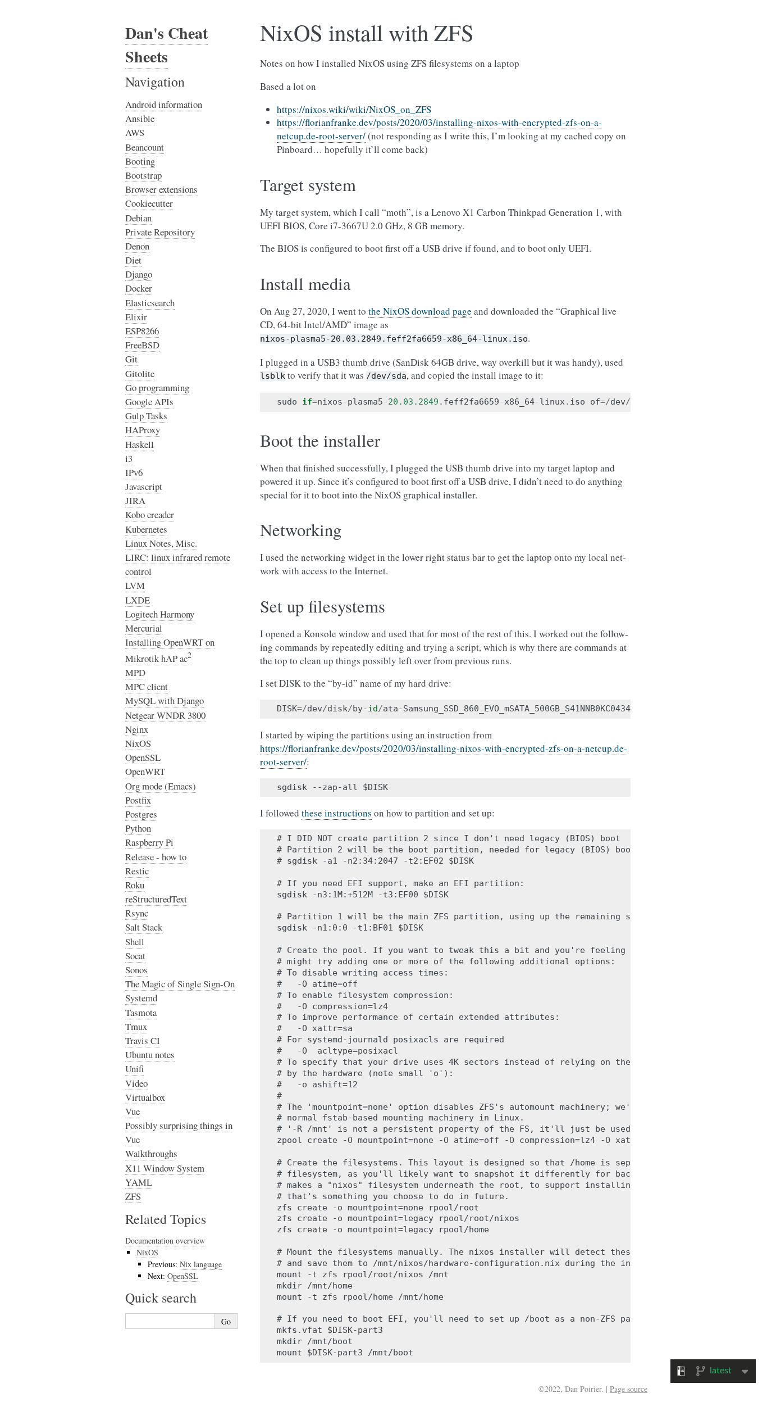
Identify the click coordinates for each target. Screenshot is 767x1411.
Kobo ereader (149, 514)
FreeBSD (142, 344)
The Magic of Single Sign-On (180, 983)
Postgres (141, 813)
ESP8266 (142, 330)
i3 (129, 458)
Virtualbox (145, 1097)
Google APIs (149, 401)
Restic (137, 870)
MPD (135, 672)
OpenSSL (143, 757)
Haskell (139, 444)
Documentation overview (165, 1240)
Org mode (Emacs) (160, 785)
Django (138, 273)
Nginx (136, 729)
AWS (134, 132)
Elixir (136, 316)
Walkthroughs (151, 1153)
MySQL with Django (164, 700)
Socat (135, 955)
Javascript (143, 486)
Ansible (139, 118)
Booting (140, 161)
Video (136, 1083)
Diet (133, 259)
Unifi (134, 1068)
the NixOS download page (420, 311)
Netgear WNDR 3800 (165, 715)
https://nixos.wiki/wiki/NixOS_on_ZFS (354, 109)
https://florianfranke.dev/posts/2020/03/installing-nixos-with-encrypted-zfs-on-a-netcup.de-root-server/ (443, 755)
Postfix (138, 799)
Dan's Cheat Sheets (166, 44)
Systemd (141, 997)
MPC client (146, 686)
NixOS (138, 743)
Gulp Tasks (146, 415)
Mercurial (143, 627)
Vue (132, 1111)
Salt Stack (143, 926)
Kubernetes (146, 529)
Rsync (136, 912)
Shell (134, 941)
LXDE (137, 599)
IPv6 (134, 472)
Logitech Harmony (159, 613)
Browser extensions (161, 189)
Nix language (201, 1264)
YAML (138, 1182)
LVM (135, 585)
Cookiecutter (149, 203)
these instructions (337, 812)
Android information (163, 104)
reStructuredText (156, 898)
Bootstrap (143, 175)
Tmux (136, 1026)
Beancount (144, 146)
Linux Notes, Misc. (161, 543)
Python (138, 828)
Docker (138, 288)
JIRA (135, 500)
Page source (628, 1388)
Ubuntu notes (150, 1054)
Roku (134, 884)
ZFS (133, 1196)
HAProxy (142, 429)
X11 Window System (164, 1168)
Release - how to (155, 856)
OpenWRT (145, 771)
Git (131, 358)
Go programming (157, 387)
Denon (137, 245)
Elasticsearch (150, 302)
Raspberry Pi (149, 842)
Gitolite (139, 373)
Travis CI (142, 1040)
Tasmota (141, 1012)
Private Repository (160, 231)
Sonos (136, 969)
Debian (138, 217)
